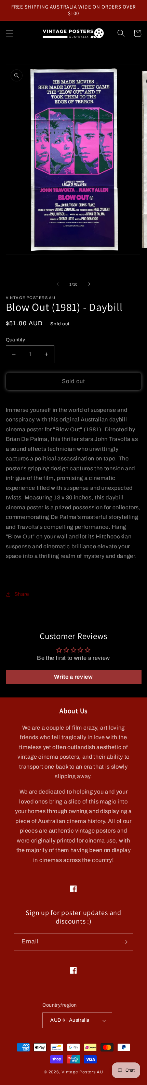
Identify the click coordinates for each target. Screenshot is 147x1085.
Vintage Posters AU (82, 1072)
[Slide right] (89, 284)
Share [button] (21, 594)
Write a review (73, 677)
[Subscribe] (125, 942)
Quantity (15, 339)
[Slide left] (57, 284)
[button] (9, 33)
